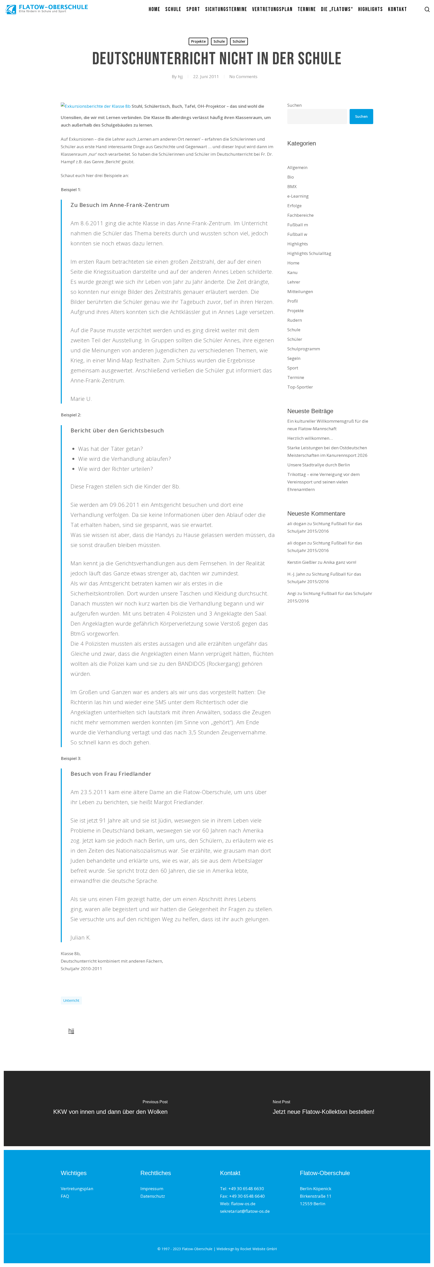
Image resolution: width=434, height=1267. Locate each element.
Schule (219, 41)
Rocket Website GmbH (258, 1248)
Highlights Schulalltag (309, 253)
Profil (292, 301)
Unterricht (71, 1000)
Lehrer (293, 282)
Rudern (294, 320)
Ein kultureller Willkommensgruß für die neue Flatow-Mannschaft (327, 424)
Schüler (239, 41)
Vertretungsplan (77, 1188)
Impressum (151, 1188)
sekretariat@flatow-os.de (245, 1211)
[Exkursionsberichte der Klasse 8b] (96, 106)
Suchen (294, 105)
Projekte (198, 41)
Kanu (292, 272)
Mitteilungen (300, 291)
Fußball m (297, 225)
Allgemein (297, 167)
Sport (292, 368)
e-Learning (298, 196)
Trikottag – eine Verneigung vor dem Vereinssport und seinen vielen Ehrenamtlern (323, 481)
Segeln (293, 358)
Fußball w (297, 234)
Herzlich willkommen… (310, 438)
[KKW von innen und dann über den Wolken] (110, 1108)
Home (293, 263)
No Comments (243, 76)
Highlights (297, 244)
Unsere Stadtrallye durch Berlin (318, 465)
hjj (180, 76)
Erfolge (294, 205)
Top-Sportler (300, 387)
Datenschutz (152, 1196)
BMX (292, 186)
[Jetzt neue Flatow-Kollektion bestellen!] (323, 1108)
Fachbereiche (300, 215)
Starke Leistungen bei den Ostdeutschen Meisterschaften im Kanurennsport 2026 (327, 451)
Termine (295, 377)
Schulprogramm (303, 349)
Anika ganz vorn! (339, 562)
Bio (290, 177)
